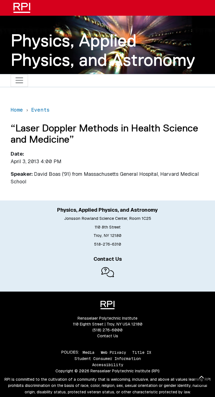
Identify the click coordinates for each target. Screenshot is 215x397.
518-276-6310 (107, 244)
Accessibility (107, 364)
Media (89, 352)
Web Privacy (113, 352)
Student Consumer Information (107, 358)
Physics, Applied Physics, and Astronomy (103, 50)
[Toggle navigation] (19, 80)
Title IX (141, 352)
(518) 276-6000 (107, 330)
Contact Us (107, 335)
